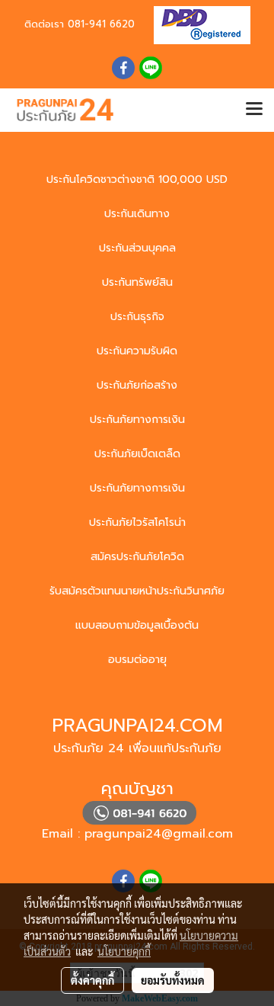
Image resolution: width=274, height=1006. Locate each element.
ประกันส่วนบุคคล (137, 248)
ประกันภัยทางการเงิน (137, 420)
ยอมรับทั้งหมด (173, 980)
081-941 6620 (101, 24)
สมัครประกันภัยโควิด (137, 557)
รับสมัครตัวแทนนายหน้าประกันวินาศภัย (137, 591)
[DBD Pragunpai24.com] (196, 24)
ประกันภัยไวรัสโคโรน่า (137, 522)
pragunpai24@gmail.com (158, 834)
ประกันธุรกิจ (137, 317)
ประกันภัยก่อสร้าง (137, 385)
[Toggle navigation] (254, 110)
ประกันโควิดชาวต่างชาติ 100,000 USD (137, 179)
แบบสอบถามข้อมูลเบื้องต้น (137, 625)
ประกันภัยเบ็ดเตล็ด (137, 454)
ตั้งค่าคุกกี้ (92, 980)
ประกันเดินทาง (137, 214)
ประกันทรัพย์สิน (137, 282)
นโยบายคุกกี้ (124, 951)
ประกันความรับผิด (137, 351)
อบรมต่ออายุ (137, 660)
